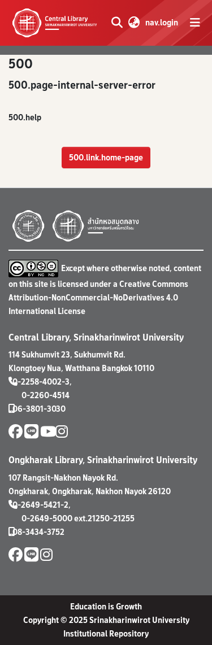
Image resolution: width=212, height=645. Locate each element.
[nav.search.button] (117, 22)
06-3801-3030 (39, 408)
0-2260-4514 (45, 395)
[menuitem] (134, 22)
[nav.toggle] (195, 22)
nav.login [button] (162, 22)
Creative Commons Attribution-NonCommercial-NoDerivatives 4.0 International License (98, 297)
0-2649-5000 (46, 518)
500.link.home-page (106, 157)
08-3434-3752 (38, 531)
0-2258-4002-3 (41, 381)
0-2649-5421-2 (40, 504)
